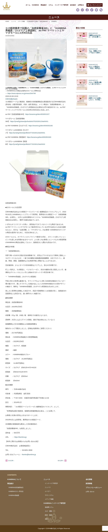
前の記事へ (61, 460)
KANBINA (35, 5)
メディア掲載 (21, 21)
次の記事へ (11, 460)
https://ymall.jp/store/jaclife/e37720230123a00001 (27, 133)
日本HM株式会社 (11, 99)
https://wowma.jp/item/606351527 (37, 114)
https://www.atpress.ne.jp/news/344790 (21, 93)
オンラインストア (95, 5)
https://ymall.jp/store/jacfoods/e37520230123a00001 (29, 121)
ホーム (28, 5)
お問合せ (81, 5)
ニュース (13, 21)
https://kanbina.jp (20, 437)
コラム (50, 5)
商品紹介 (44, 5)
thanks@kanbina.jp (29, 454)
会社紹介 (73, 5)
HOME (7, 21)
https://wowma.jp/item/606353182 (40, 126)
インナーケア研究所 (61, 5)
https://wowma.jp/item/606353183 (39, 137)
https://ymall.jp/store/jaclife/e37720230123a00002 (27, 144)
